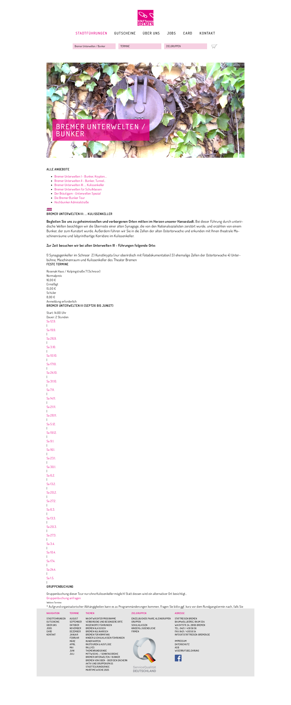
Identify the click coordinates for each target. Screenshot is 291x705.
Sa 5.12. (51, 424)
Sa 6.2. (51, 475)
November (75, 628)
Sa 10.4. (51, 552)
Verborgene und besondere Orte (104, 621)
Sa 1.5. (50, 578)
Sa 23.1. (51, 458)
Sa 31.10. (52, 381)
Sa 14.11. (51, 398)
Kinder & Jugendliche (143, 628)
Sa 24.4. (51, 569)
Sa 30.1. (51, 467)
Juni (72, 650)
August (74, 618)
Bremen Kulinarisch (97, 631)
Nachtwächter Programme (101, 618)
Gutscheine (125, 33)
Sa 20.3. (52, 527)
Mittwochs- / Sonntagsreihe (102, 653)
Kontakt (207, 33)
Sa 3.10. (51, 347)
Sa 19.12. (52, 433)
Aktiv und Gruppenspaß (99, 663)
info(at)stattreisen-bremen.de (192, 634)
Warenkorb (214, 46)
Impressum (181, 640)
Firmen (135, 631)
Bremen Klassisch (96, 628)
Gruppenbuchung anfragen (64, 598)
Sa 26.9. (52, 338)
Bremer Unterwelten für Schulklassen (78, 189)
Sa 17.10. (52, 364)
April (73, 644)
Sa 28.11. (52, 415)
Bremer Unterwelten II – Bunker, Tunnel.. (79, 181)
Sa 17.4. (51, 561)
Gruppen (136, 621)
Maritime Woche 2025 (97, 669)
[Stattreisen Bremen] (145, 18)
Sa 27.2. (51, 501)
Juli (72, 653)
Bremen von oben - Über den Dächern (106, 660)
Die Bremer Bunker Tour (69, 198)
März (72, 641)
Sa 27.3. (51, 535)
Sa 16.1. (51, 450)
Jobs (171, 33)
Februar (74, 637)
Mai (71, 647)
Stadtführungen (91, 33)
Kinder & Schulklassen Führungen (105, 637)
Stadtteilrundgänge (97, 666)
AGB (177, 647)
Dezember (75, 631)
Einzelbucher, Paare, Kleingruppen (151, 618)
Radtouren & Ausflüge (98, 644)
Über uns (151, 33)
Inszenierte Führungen (99, 625)
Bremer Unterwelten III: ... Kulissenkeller (79, 185)
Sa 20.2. (52, 492)
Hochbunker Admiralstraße (71, 202)
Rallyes (90, 647)
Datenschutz (182, 644)
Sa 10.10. (52, 355)
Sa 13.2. (51, 484)
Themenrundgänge (96, 650)
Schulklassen (139, 625)
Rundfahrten (93, 641)
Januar (74, 634)
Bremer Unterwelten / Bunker (103, 656)
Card (187, 33)
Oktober (74, 625)
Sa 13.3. (51, 518)
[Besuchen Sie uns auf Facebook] (192, 658)
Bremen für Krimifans (98, 634)
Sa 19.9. (51, 330)
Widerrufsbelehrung (187, 650)
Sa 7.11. (51, 390)
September (76, 621)
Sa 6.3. (51, 509)
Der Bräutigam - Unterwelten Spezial (77, 193)
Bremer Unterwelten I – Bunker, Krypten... (80, 176)
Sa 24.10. (52, 372)
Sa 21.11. (51, 407)
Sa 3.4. (51, 544)
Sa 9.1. (50, 441)
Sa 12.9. (51, 321)
